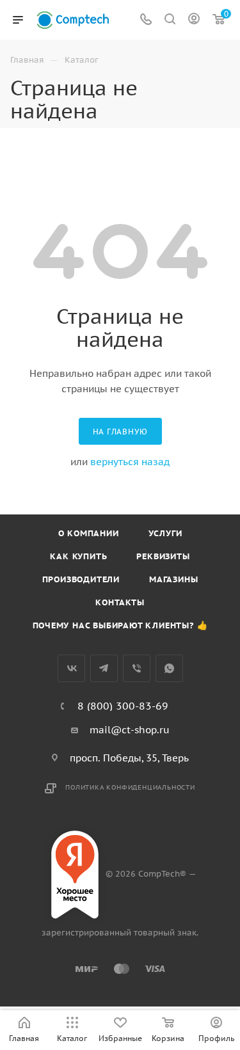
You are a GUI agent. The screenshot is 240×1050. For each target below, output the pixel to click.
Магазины (173, 579)
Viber (136, 668)
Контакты (119, 602)
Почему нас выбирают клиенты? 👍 (120, 625)
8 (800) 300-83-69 (122, 706)
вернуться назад (130, 462)
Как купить (78, 556)
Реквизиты (162, 556)
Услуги (165, 533)
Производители (81, 579)
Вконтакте (71, 668)
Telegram (104, 668)
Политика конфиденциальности (130, 787)
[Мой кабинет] (194, 20)
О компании (88, 533)
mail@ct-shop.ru (130, 730)
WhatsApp (169, 668)
